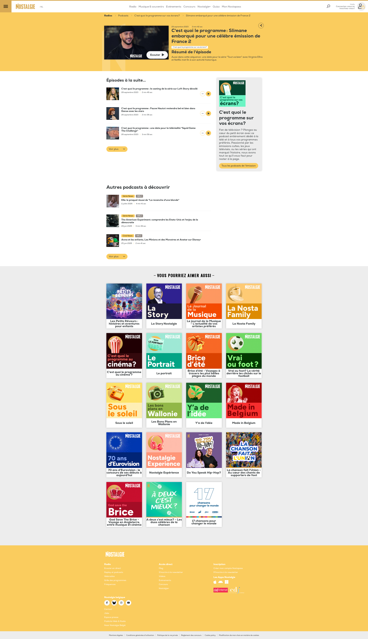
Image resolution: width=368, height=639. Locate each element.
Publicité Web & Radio (115, 621)
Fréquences (110, 584)
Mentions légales (116, 635)
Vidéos (162, 576)
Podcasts (123, 15)
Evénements (173, 6)
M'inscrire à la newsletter (225, 572)
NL (41, 7)
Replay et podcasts (113, 572)
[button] (117, 149)
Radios (108, 15)
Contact (108, 609)
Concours (189, 6)
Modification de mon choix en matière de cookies (239, 635)
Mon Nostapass (231, 6)
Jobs (106, 613)
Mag (161, 568)
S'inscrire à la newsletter (171, 572)
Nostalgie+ (204, 6)
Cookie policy (210, 635)
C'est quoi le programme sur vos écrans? (157, 15)
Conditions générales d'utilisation (140, 635)
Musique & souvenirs (151, 6)
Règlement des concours (191, 635)
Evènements (165, 580)
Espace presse (111, 617)
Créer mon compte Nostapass (228, 568)
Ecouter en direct (112, 568)
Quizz (216, 6)
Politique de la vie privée (167, 635)
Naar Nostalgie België (114, 625)
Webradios (109, 576)
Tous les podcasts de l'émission (239, 165)
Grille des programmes (115, 580)
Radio (132, 6)
